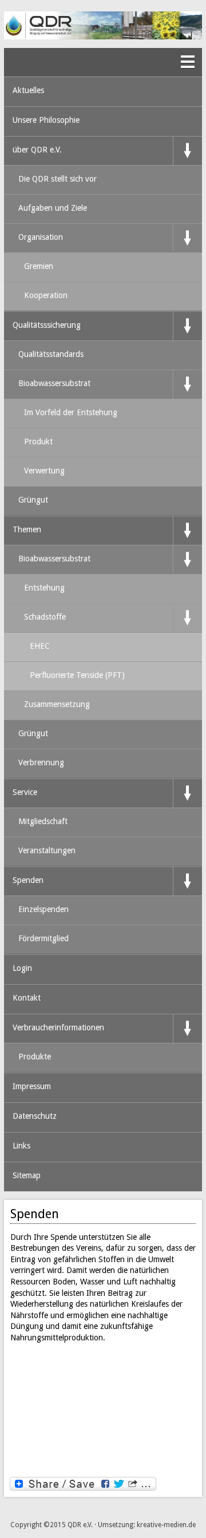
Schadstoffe (45, 616)
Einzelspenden (43, 909)
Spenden (28, 880)
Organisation (40, 237)
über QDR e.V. (37, 149)
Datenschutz (35, 1116)
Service (25, 792)
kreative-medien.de (166, 1525)
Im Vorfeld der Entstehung (70, 412)
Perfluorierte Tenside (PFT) (77, 675)
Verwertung (44, 470)
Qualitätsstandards (51, 354)
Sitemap (27, 1175)
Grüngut (33, 499)
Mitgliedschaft (43, 821)
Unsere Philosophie (46, 120)
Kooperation (46, 295)
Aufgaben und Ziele (52, 207)
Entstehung (44, 587)
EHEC (40, 645)
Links (21, 1145)
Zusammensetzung (57, 704)
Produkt (38, 441)
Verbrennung (41, 762)
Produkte (34, 1056)
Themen (27, 529)
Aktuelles (28, 90)
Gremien (38, 266)
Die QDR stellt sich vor (57, 178)
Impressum (32, 1086)
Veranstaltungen (47, 850)
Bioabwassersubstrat (54, 383)
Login (22, 968)
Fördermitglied (43, 938)
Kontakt (27, 997)
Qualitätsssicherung (47, 325)
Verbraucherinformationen (58, 1027)
